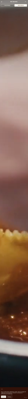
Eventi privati (7, 5)
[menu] (1, 1)
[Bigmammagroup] (13, 1)
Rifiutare (25, 397)
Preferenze (9, 396)
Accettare (3, 396)
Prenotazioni (21, 5)
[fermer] (2, 389)
